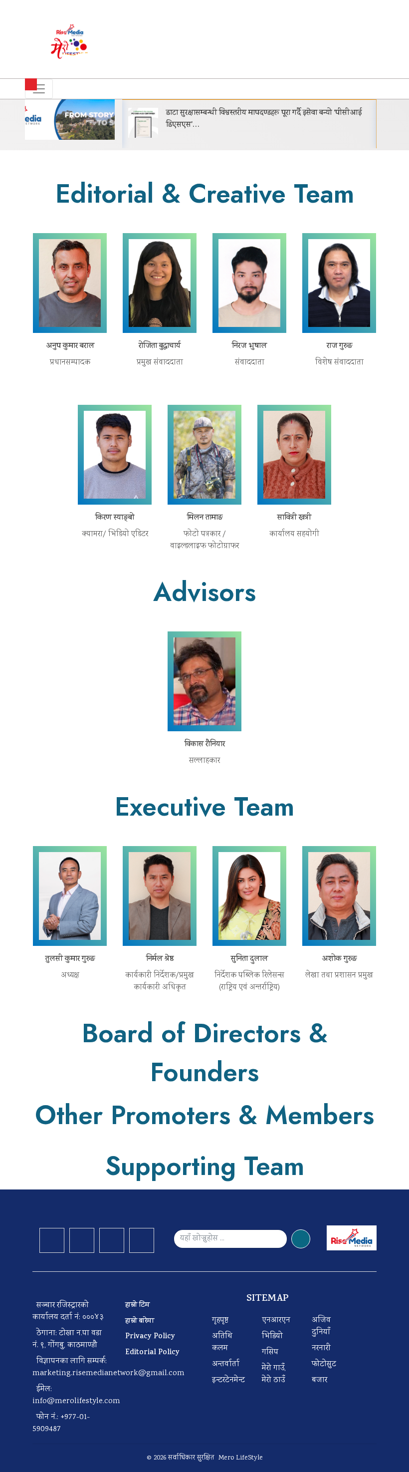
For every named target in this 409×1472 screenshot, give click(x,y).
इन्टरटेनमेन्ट (228, 1380)
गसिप (270, 1352)
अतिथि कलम (222, 1342)
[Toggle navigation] (39, 89)
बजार (319, 1380)
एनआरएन (276, 1320)
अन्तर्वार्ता (225, 1364)
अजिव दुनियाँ (321, 1326)
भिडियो (272, 1336)
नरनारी (321, 1348)
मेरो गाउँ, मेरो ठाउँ (274, 1374)
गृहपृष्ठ (220, 1320)
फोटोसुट (324, 1364)
